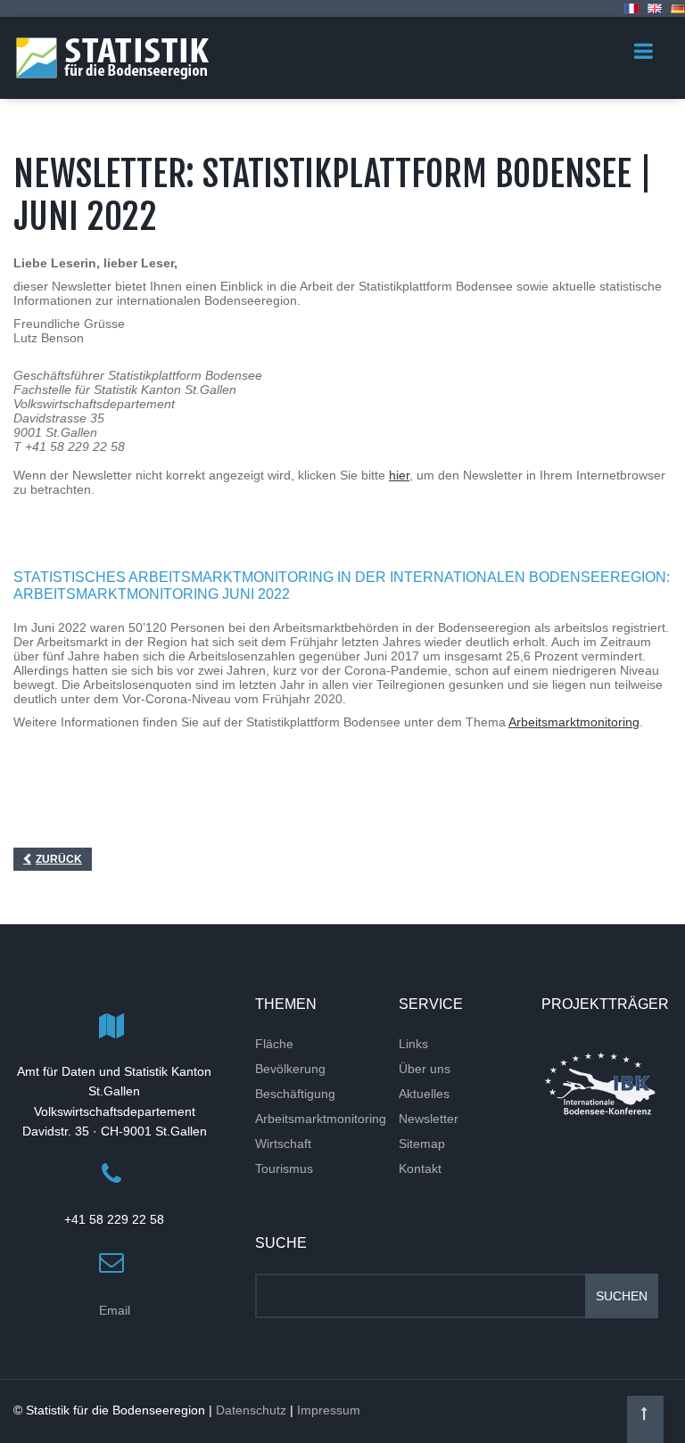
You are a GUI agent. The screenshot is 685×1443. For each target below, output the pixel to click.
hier (399, 475)
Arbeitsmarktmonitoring (574, 722)
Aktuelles (424, 1093)
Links (413, 1044)
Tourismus (284, 1168)
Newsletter (428, 1118)
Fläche (274, 1044)
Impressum (328, 1410)
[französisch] (631, 8)
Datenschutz (251, 1410)
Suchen (622, 1296)
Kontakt (420, 1168)
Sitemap (422, 1143)
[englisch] (655, 8)
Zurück (59, 859)
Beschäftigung (295, 1093)
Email (114, 1310)
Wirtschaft (283, 1143)
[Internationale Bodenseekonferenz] (599, 1083)
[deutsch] (678, 8)
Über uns (424, 1069)
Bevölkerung (290, 1069)
